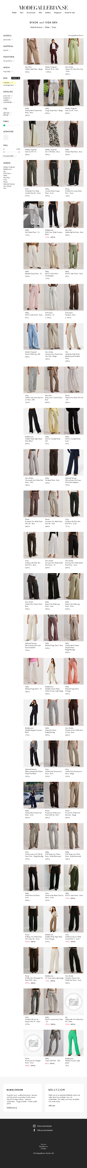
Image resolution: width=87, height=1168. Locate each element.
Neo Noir (6, 178)
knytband (6, 98)
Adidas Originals (9, 167)
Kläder (14, 13)
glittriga (5, 115)
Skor (21, 13)
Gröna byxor (4, 125)
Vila (4, 188)
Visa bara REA (8, 156)
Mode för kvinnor (36, 27)
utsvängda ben (8, 85)
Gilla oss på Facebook (45, 1130)
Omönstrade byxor (5, 137)
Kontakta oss (43, 1146)
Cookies (43, 1149)
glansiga (6, 113)
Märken (48, 13)
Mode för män (70, 13)
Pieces (5, 182)
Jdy (4, 171)
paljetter (6, 100)
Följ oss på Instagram (44, 1126)
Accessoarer (31, 13)
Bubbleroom (7, 169)
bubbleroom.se (12, 1108)
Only (5, 180)
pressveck (6, 96)
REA (40, 13)
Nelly (5, 175)
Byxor (34, 22)
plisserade (6, 40)
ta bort (14, 78)
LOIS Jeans (7, 173)
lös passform (7, 61)
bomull (5, 50)
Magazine (57, 13)
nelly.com (52, 1105)
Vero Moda (7, 186)
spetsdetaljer (7, 102)
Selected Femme (9, 184)
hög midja (6, 71)
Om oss (43, 1144)
